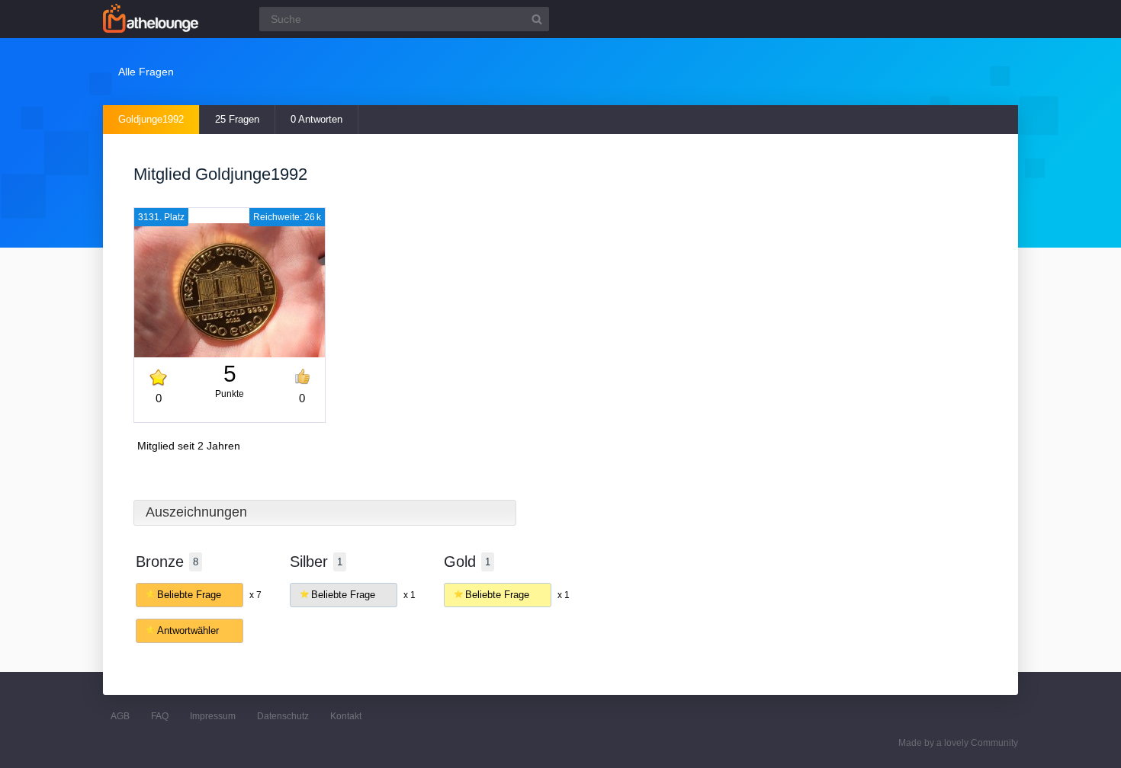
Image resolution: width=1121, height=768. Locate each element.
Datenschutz (283, 716)
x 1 (409, 595)
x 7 (255, 595)
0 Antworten (316, 119)
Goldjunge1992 (151, 119)
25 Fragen (237, 119)
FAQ (160, 716)
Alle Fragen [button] (146, 72)
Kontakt (345, 716)
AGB (120, 716)
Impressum (213, 716)
